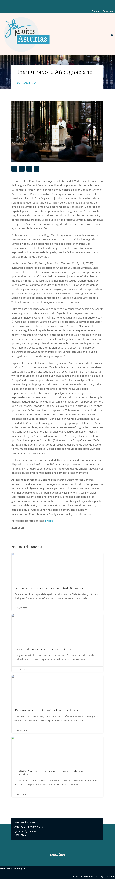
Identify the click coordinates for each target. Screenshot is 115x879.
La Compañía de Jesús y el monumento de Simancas (57, 582)
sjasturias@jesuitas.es (26, 831)
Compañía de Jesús (27, 83)
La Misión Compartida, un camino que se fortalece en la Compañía (57, 766)
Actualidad (108, 10)
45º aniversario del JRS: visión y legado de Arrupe (57, 704)
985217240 (20, 835)
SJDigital (21, 868)
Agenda (96, 10)
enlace (49, 520)
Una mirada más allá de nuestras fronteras (57, 643)
